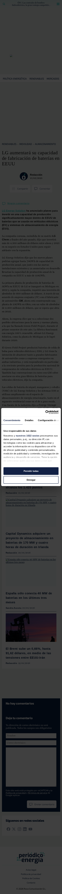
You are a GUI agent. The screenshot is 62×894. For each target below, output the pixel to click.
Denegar (31, 480)
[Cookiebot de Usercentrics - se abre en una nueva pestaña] (45, 412)
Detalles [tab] (29, 420)
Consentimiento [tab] (11, 420)
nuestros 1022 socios (28, 435)
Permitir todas (31, 471)
